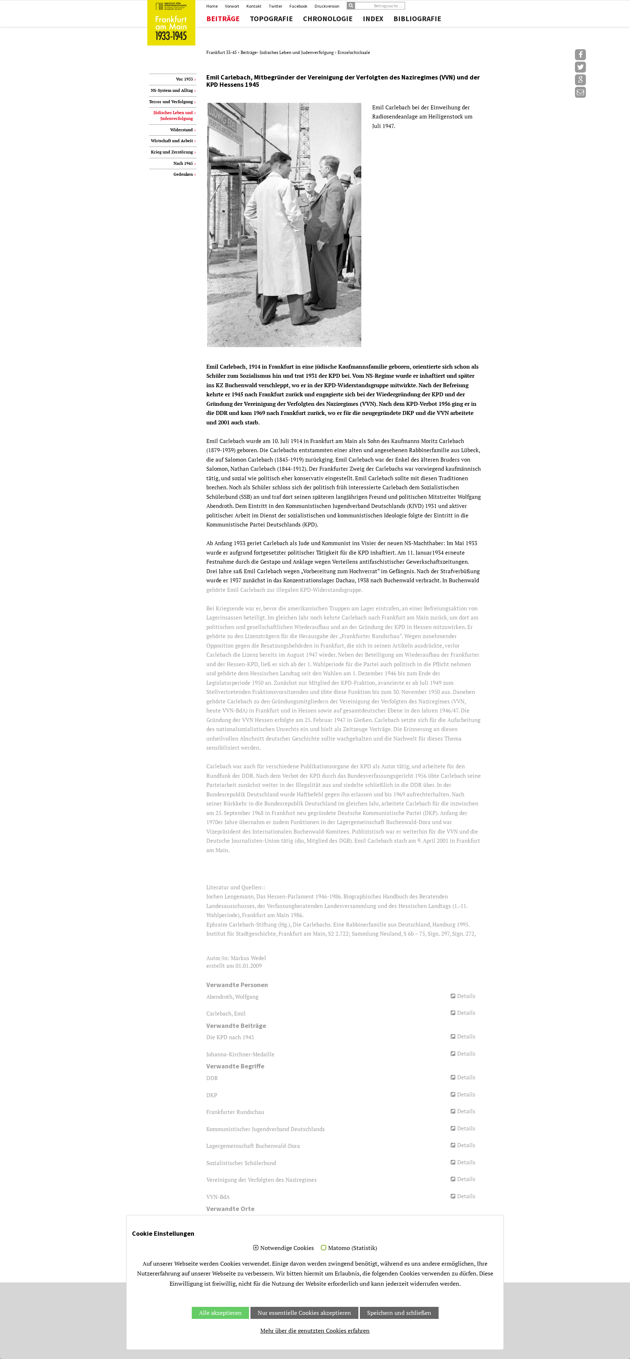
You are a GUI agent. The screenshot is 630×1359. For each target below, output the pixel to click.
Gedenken (183, 174)
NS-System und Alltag (172, 90)
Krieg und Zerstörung (172, 152)
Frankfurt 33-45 (222, 52)
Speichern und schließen (399, 1313)
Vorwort (232, 6)
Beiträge (223, 18)
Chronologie (328, 18)
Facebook (298, 6)
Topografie (271, 18)
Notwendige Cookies (287, 1248)
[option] (343, 225)
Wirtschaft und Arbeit (172, 140)
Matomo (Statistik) (352, 1248)
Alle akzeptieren (220, 1313)
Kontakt (253, 6)
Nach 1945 (183, 163)
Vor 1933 (184, 79)
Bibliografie (417, 18)
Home (212, 6)
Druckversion (327, 6)
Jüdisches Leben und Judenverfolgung (297, 52)
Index (373, 18)
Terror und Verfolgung (171, 101)
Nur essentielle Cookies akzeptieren (304, 1313)
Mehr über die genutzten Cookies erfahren (315, 1331)
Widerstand (181, 129)
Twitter (275, 6)
